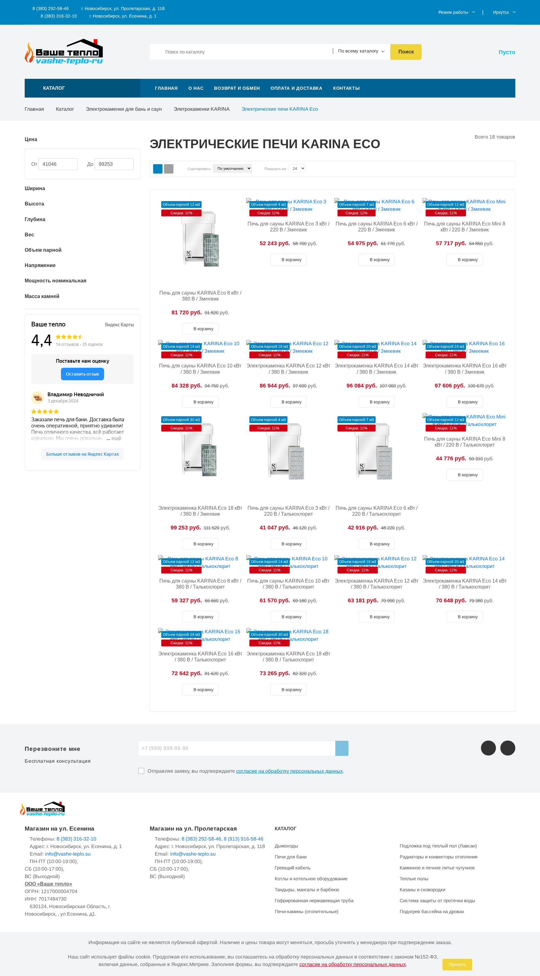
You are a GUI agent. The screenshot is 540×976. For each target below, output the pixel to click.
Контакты (346, 88)
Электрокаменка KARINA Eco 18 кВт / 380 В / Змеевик (200, 511)
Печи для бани (291, 856)
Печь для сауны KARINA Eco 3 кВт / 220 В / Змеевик (288, 226)
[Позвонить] (488, 748)
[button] (82, 88)
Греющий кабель (293, 867)
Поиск (406, 51)
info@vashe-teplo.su (68, 854)
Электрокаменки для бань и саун (124, 109)
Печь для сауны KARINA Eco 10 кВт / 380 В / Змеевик (200, 368)
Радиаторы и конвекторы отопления (439, 856)
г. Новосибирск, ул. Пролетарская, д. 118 (123, 8)
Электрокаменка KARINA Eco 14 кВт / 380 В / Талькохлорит (465, 583)
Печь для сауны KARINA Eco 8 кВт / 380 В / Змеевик (200, 295)
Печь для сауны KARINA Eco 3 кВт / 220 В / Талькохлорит (288, 511)
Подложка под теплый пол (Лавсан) (438, 845)
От (34, 164)
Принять (457, 964)
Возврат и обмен (237, 88)
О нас (196, 88)
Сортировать (199, 169)
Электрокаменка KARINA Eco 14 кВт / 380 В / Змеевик (376, 368)
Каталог (65, 109)
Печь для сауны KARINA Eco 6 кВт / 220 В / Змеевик (377, 226)
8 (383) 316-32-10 (58, 15)
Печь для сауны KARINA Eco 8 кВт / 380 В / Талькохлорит (200, 583)
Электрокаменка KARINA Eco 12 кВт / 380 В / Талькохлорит (376, 583)
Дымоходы (286, 845)
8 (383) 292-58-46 (50, 8)
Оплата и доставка (296, 88)
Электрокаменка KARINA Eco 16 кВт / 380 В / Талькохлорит (200, 656)
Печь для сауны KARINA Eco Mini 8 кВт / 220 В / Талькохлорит (464, 442)
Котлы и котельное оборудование (311, 878)
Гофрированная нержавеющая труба (314, 900)
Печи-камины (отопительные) (306, 911)
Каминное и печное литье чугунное (437, 867)
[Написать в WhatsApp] (507, 748)
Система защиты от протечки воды (437, 900)
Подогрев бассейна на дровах (432, 911)
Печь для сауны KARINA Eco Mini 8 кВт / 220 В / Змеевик (464, 226)
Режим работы (453, 12)
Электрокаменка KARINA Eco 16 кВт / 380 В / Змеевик (465, 368)
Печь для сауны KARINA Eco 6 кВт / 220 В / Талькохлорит (377, 511)
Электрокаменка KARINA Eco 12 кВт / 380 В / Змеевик (288, 368)
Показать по (275, 169)
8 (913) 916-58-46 (243, 839)
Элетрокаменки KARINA (202, 109)
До (90, 164)
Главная (166, 88)
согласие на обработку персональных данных (289, 771)
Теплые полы (414, 878)
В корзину (202, 328)
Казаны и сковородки (422, 889)
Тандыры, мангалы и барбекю (307, 889)
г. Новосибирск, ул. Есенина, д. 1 (123, 15)
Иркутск (501, 12)
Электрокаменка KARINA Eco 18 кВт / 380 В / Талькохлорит (288, 656)
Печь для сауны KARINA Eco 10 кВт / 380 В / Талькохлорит (288, 583)
